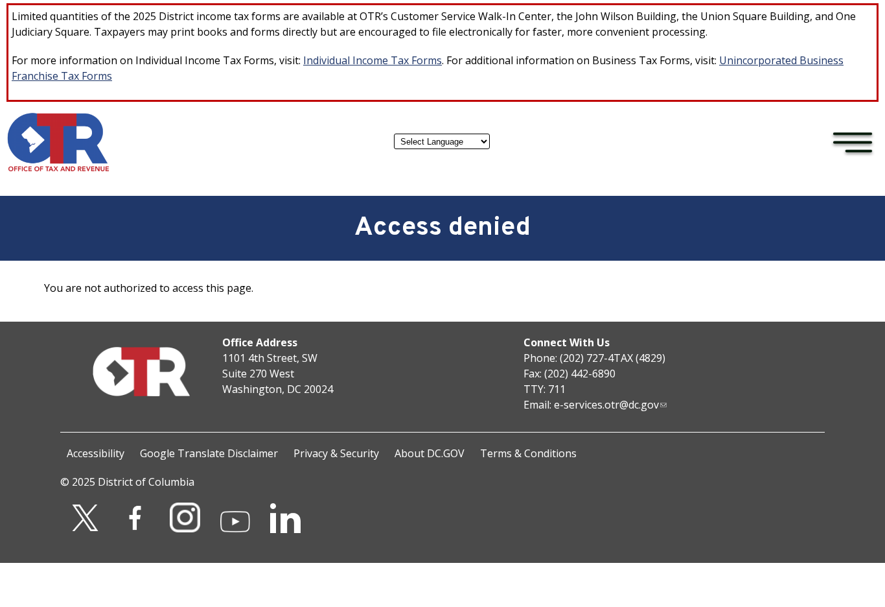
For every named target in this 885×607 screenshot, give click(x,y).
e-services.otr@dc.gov (606, 405)
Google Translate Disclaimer (209, 453)
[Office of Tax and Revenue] (58, 168)
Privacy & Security (336, 453)
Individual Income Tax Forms (372, 60)
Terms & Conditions (528, 453)
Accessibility (95, 453)
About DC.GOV (430, 453)
